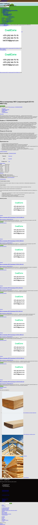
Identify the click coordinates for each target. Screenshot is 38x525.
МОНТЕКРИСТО (9, 18)
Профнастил (6, 22)
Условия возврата (5, 112)
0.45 (9, 161)
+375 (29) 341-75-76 (3, 1)
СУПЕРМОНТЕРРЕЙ (12, 153)
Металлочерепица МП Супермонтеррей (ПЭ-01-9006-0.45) (10, 72)
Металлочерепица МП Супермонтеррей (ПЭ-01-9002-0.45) (10, 48)
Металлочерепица (7, 24)
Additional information (5, 109)
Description (4, 108)
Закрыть (1, 215)
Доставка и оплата (5, 498)
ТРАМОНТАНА (8, 21)
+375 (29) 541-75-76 (4, 0)
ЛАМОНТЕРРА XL (11, 17)
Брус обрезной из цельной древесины (29, 412)
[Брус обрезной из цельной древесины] (12, 412)
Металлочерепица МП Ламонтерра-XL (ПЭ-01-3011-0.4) (12, 381)
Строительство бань (5, 490)
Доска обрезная (26, 477)
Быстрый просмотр (3, 246)
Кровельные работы (5, 491)
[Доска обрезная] (12, 477)
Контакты (3, 111)
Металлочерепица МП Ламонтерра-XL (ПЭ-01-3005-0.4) (12, 358)
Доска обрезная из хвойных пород (29, 434)
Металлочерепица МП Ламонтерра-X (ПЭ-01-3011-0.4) (12, 264)
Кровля (3, 24)
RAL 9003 (10, 158)
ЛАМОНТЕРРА (9, 289)
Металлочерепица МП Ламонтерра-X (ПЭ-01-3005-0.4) (12, 334)
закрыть (1, 388)
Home (1, 24)
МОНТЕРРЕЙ (8, 19)
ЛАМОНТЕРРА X (11, 16)
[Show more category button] (3, 16)
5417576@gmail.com (4, 2)
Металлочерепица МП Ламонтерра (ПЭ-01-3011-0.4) (11, 311)
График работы (4, 110)
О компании (4, 499)
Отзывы (3, 501)
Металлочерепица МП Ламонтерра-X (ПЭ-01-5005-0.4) (12, 240)
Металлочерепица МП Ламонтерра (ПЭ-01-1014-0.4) (11, 287)
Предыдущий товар (3, 25)
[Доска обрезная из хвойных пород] (12, 434)
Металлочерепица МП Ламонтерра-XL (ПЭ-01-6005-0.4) (12, 217)
